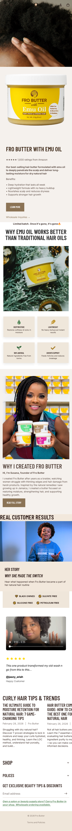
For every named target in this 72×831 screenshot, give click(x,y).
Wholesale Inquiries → (18, 217)
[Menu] (4, 5)
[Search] (11, 5)
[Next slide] (65, 725)
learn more (15, 207)
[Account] (60, 5)
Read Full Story (14, 502)
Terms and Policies (36, 822)
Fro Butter (40, 815)
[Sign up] (65, 793)
